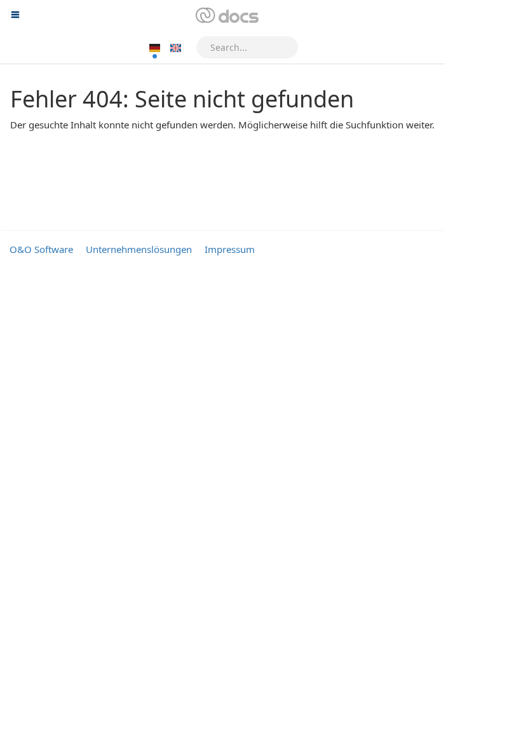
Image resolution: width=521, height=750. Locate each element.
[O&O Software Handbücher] (226, 16)
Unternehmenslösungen (139, 249)
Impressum (230, 249)
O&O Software (41, 249)
